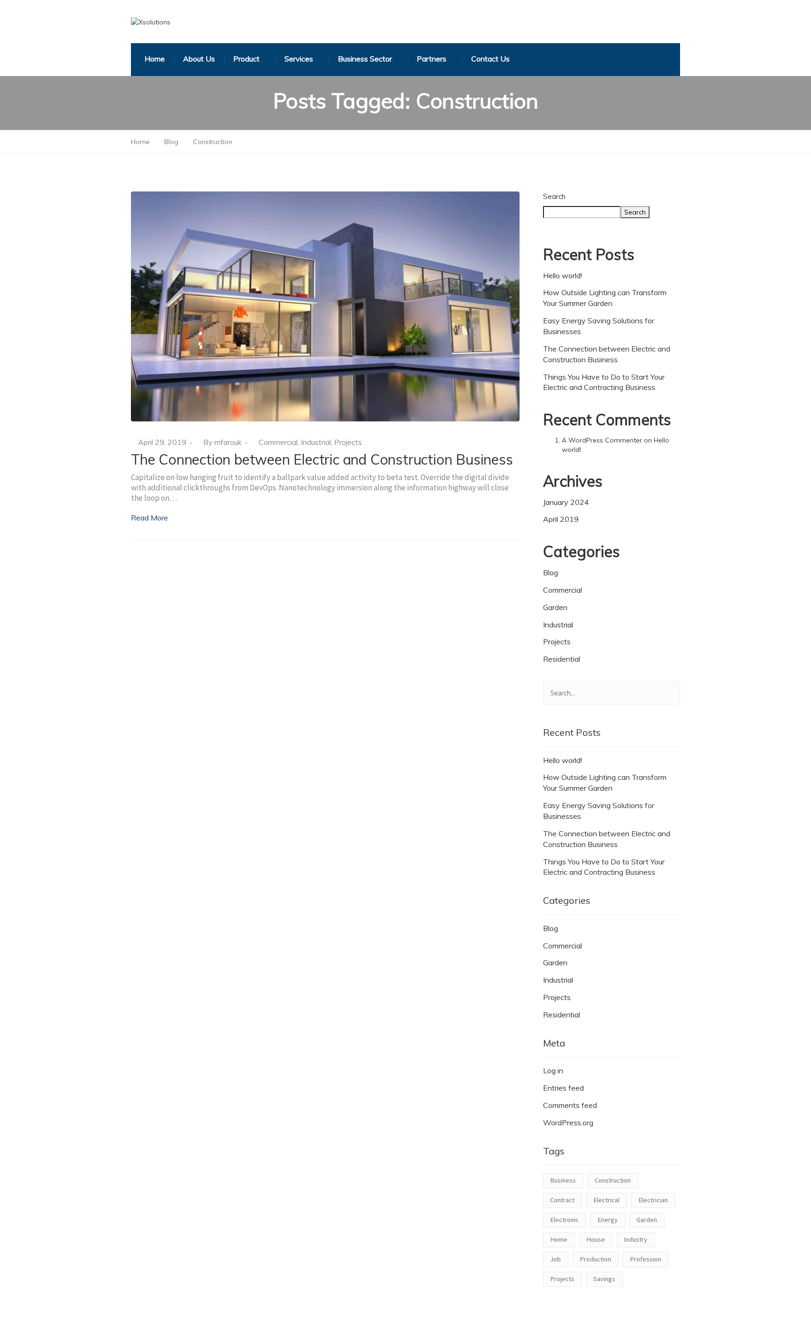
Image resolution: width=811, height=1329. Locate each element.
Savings (604, 1279)
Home (558, 1239)
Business (563, 1180)
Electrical (606, 1200)
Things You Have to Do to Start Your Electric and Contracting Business (604, 382)
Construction (613, 1180)
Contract (562, 1200)
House (595, 1239)
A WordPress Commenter (602, 440)
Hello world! (562, 275)
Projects (348, 442)
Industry (635, 1239)
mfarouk (228, 442)
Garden (555, 607)
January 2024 (566, 502)
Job (555, 1259)
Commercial (278, 442)
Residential (561, 659)
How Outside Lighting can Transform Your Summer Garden (604, 298)
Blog (550, 572)
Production (595, 1259)
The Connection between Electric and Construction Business (322, 459)
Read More (149, 517)
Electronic (564, 1219)
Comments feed (570, 1105)
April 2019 (561, 519)
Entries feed (563, 1087)
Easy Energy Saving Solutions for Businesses (598, 326)
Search (554, 196)
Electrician (653, 1200)
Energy (607, 1219)
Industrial (316, 442)
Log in (553, 1070)
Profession (645, 1259)
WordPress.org (568, 1122)
